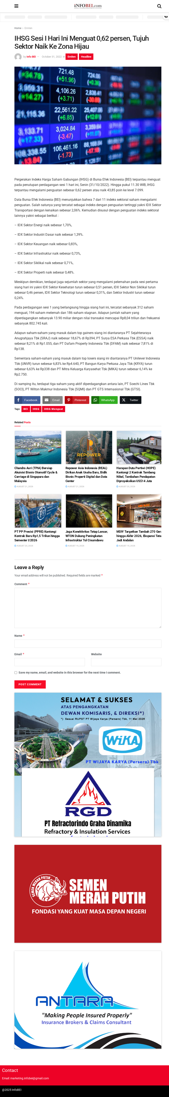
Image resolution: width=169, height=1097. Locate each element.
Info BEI (31, 56)
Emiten (28, 28)
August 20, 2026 (126, 486)
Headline (86, 56)
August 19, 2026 (75, 546)
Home (17, 28)
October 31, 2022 (52, 56)
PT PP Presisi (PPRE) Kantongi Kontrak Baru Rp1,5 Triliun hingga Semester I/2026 (37, 536)
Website (96, 654)
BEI (25, 409)
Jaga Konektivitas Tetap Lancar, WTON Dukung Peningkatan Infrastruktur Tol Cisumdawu (87, 536)
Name (19, 636)
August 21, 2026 (24, 486)
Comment (22, 584)
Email (19, 654)
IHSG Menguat (53, 409)
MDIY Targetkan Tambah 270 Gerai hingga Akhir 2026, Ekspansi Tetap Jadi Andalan (139, 536)
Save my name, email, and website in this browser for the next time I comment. (70, 672)
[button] (87, 765)
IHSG (36, 409)
